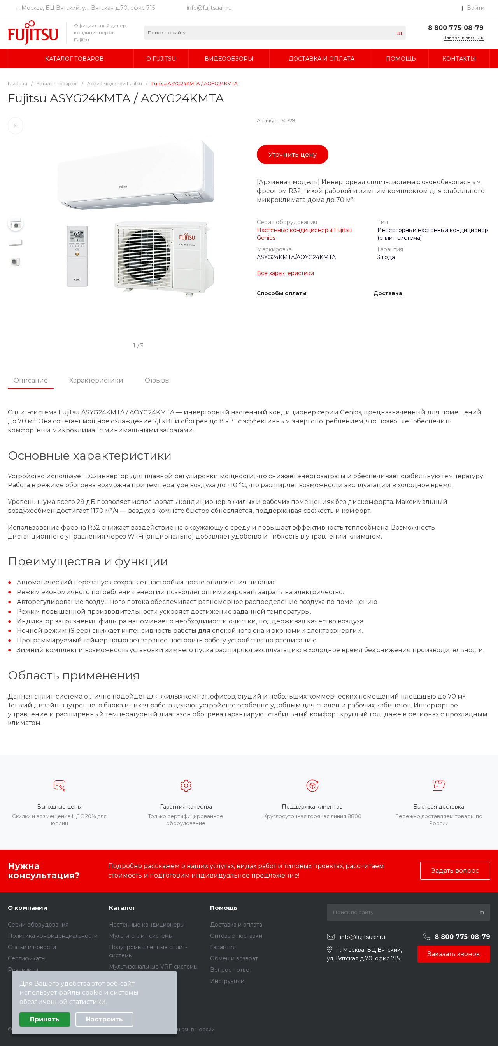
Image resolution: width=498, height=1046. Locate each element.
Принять (45, 1019)
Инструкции (227, 981)
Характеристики (96, 380)
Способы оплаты (282, 293)
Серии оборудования (38, 924)
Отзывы (157, 380)
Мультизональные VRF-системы (153, 966)
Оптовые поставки (236, 935)
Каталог (122, 907)
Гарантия (223, 947)
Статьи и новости (32, 947)
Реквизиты (23, 969)
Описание (31, 380)
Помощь (223, 907)
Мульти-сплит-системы (141, 935)
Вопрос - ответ (231, 969)
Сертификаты (27, 958)
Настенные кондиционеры (146, 924)
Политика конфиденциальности (53, 935)
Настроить (104, 1019)
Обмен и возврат (234, 958)
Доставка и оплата (236, 924)
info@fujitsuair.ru (209, 7)
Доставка (388, 293)
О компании (27, 907)
